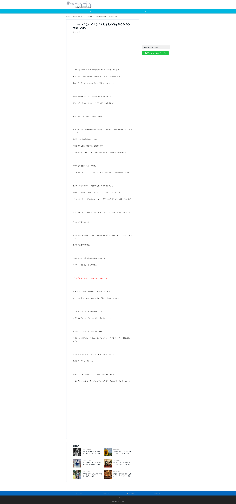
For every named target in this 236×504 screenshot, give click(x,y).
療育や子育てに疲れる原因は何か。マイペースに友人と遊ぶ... (122, 475)
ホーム (92, 11)
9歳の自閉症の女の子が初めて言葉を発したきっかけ (92, 475)
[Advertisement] (87, 46)
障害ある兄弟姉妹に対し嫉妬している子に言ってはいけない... (92, 452)
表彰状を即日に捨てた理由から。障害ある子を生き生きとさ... (121, 464)
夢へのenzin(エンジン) (118, 501)
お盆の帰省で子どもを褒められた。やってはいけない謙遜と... (122, 452)
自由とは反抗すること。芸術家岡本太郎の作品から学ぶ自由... (92, 463)
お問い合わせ (144, 11)
